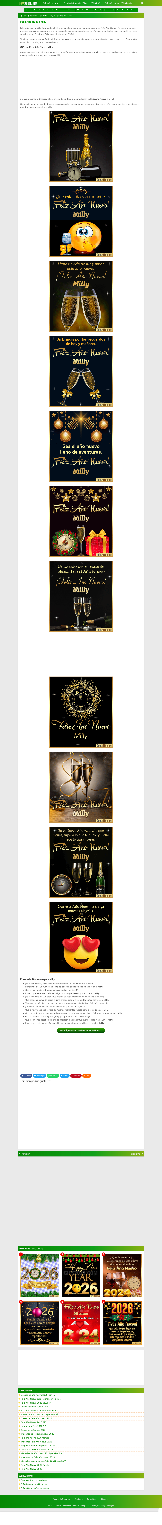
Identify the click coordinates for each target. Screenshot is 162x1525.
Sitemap (104, 1499)
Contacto (79, 1499)
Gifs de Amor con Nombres (34, 1484)
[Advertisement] (81, 77)
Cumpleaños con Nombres (34, 1480)
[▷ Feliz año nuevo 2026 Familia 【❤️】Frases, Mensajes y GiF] (39, 1323)
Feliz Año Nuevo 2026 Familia (35, 1465)
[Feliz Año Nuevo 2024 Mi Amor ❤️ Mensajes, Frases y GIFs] (81, 1323)
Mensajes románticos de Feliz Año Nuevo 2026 (43, 1461)
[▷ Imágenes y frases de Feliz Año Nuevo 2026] (122, 1323)
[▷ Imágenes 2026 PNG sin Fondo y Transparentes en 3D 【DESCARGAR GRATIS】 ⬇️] (39, 1275)
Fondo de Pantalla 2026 (75, 3)
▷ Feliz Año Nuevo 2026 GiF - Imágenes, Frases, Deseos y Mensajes (84, 1506)
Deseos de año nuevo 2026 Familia (38, 1395)
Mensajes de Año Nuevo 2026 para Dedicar (42, 1453)
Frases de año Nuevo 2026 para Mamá (39, 1414)
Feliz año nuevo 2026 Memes (35, 1437)
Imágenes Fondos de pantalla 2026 (38, 1445)
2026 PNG (95, 3)
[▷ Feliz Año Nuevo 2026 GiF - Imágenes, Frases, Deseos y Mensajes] (28, 3)
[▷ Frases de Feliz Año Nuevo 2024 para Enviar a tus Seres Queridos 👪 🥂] (122, 1275)
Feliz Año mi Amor (51, 3)
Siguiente (135, 1154)
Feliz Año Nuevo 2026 (31, 1469)
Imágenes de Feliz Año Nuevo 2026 (38, 1457)
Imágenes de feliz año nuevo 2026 (37, 1434)
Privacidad (91, 1499)
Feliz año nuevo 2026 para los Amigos (39, 1410)
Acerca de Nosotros (61, 1499)
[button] (26, 10)
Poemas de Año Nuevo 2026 (34, 1406)
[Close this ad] (160, 1510)
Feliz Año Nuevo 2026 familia (119, 3)
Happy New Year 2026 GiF (33, 1426)
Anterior (26, 1154)
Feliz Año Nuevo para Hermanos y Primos (41, 1399)
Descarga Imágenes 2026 (33, 1430)
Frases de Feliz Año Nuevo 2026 (36, 1418)
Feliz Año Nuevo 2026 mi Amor (35, 1403)
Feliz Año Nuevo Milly (33, 21)
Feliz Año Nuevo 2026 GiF (33, 1422)
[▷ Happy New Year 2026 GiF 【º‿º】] (81, 1275)
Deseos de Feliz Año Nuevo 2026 (37, 1449)
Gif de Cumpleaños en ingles (35, 1488)
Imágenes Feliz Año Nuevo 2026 (36, 1441)
